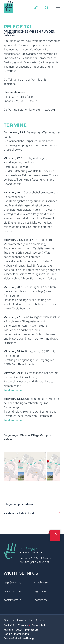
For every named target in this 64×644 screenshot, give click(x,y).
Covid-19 (9, 625)
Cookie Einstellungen (16, 634)
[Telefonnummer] (36, 7)
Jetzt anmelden (13, 390)
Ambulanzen (40, 582)
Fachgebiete (40, 600)
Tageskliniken (41, 591)
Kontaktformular (13, 600)
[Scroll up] (55, 535)
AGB (19, 629)
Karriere (8, 629)
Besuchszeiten (12, 591)
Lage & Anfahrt (12, 582)
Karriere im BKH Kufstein (20, 513)
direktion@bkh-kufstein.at (34, 562)
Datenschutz (38, 625)
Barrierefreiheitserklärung (19, 638)
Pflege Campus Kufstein (19, 504)
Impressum (31, 629)
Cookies (23, 625)
